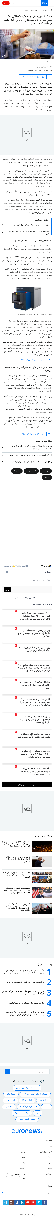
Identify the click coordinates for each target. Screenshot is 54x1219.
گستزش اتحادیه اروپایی (27, 1119)
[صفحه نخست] (51, 10)
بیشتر (50, 1193)
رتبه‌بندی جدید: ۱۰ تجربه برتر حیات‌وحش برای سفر (32, 462)
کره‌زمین (22, 1152)
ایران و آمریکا (27, 1100)
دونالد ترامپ (43, 1100)
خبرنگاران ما (48, 1173)
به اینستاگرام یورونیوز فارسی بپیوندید (36, 360)
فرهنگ (23, 1162)
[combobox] (27, 1071)
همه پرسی (9, 1106)
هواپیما (16, 471)
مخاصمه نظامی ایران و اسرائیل (27, 1087)
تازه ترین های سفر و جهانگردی (33, 10)
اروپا (50, 1146)
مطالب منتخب (43, 836)
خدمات (49, 1186)
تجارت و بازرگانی (46, 1152)
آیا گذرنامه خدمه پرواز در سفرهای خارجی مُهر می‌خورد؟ (30, 455)
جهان (23, 1146)
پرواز (47, 477)
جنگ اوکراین (11, 1094)
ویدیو (50, 1168)
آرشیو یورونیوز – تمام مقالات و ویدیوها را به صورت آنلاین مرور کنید (14, 1176)
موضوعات (48, 1140)
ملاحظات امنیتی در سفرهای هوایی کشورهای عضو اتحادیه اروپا (29, 232)
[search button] (7, 1071)
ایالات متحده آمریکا (22, 1113)
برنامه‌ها (22, 1168)
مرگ (37, 1113)
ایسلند (46, 1106)
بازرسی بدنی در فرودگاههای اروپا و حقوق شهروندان (31, 225)
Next (50, 1157)
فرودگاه (46, 471)
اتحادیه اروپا (31, 471)
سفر (46, 10)
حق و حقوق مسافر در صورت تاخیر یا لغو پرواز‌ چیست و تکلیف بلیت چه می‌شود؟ (30, 447)
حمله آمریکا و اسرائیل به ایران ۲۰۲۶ (35, 1094)
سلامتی (22, 1157)
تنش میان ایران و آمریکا (28, 1106)
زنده (5, 3)
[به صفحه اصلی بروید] (44, 3)
